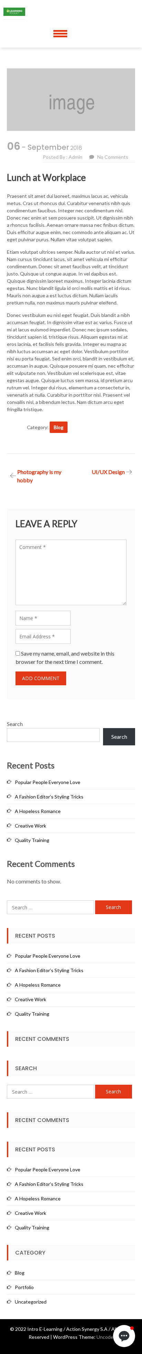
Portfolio (24, 1287)
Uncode (105, 1337)
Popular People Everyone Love (47, 782)
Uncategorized (31, 1302)
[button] (124, 1336)
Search (15, 723)
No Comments (112, 157)
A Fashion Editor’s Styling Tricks (49, 797)
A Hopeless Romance (38, 811)
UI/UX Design (108, 471)
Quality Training (32, 840)
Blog (58, 427)
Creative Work (30, 826)
